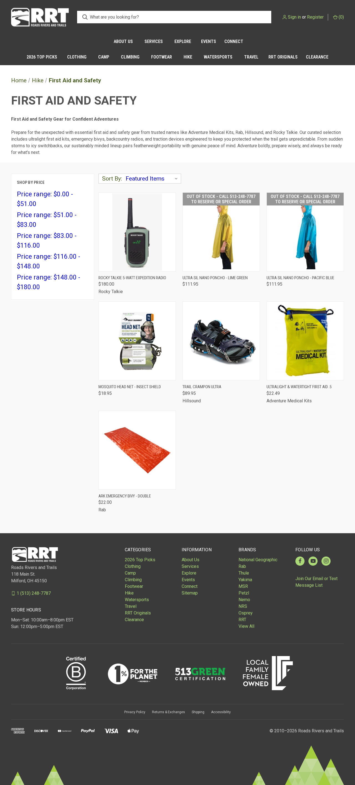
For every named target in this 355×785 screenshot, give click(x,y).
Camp (103, 57)
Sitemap (190, 593)
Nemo (244, 599)
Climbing (130, 57)
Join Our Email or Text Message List (316, 582)
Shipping (198, 712)
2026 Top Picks (42, 57)
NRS (243, 606)
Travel (251, 57)
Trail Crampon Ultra (201, 386)
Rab (242, 566)
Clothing (77, 57)
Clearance (317, 57)
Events (208, 41)
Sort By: (112, 178)
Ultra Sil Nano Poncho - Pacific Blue (300, 277)
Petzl (244, 593)
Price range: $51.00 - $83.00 (47, 219)
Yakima (245, 579)
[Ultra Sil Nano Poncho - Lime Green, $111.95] (221, 232)
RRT (242, 619)
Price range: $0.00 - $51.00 (45, 199)
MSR (243, 586)
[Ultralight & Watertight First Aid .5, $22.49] (305, 341)
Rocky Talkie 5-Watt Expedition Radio (132, 277)
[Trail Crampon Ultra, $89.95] (221, 341)
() (341, 17)
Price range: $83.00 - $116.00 (47, 240)
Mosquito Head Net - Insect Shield (129, 386)
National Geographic (258, 559)
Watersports (218, 57)
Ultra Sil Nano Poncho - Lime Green (215, 277)
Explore (182, 41)
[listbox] (153, 178)
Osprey (246, 613)
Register (315, 17)
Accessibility (221, 712)
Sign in (294, 17)
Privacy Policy (134, 712)
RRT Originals (283, 57)
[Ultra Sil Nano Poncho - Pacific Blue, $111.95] (305, 232)
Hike (188, 57)
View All (246, 626)
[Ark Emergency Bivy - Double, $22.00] (137, 450)
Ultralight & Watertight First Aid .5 (299, 386)
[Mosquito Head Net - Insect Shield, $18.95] (137, 341)
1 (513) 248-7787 (34, 593)
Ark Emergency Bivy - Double (124, 496)
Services (153, 41)
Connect (233, 41)
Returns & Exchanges (168, 712)
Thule (244, 573)
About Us (123, 41)
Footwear (161, 57)
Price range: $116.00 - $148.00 (48, 261)
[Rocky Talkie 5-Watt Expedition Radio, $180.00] (137, 232)
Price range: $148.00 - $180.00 (48, 282)
